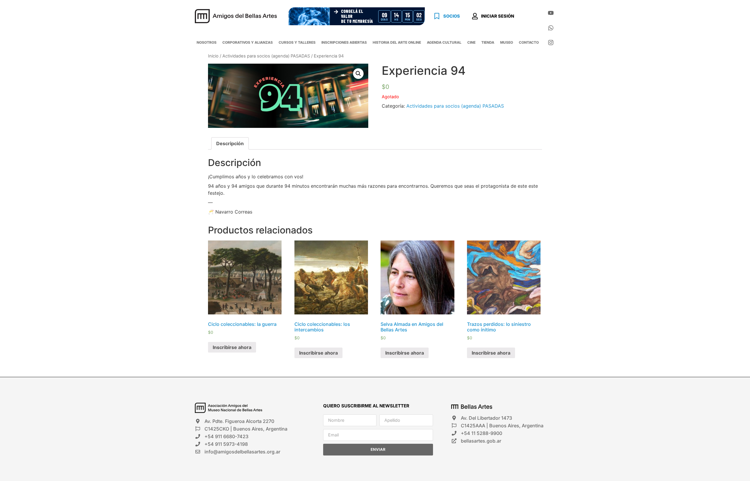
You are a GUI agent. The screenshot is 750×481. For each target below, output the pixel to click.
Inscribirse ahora (232, 347)
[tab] (230, 143)
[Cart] (530, 17)
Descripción (230, 143)
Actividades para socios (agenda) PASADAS (266, 56)
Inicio (213, 56)
